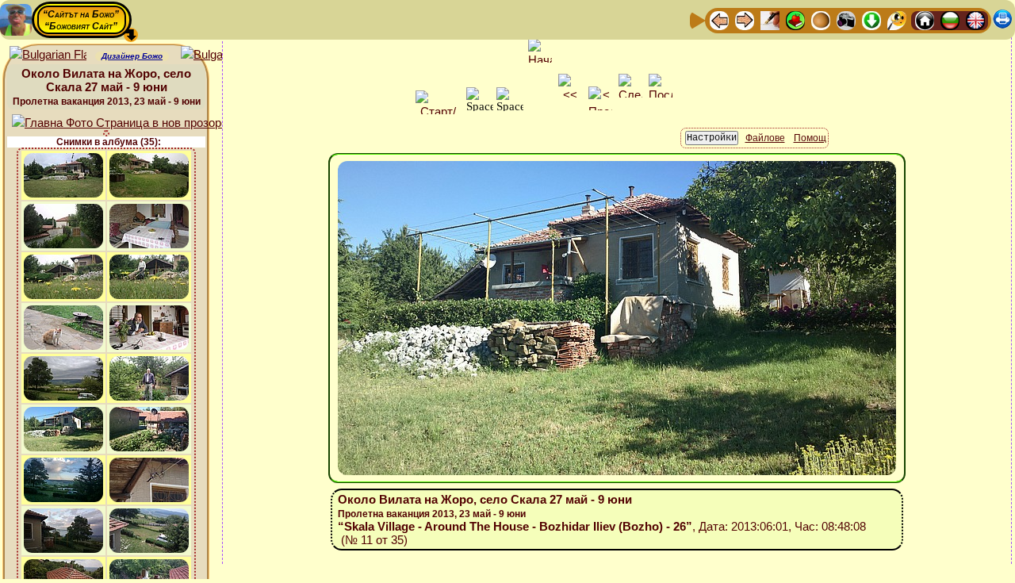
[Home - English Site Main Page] (975, 19)
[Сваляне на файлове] (871, 19)
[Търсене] (896, 19)
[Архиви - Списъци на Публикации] (769, 19)
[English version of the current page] (48, 55)
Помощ (810, 138)
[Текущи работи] (820, 19)
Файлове (765, 138)
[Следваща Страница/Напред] (744, 19)
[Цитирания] (795, 19)
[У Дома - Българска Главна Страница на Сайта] (949, 19)
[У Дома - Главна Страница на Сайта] (924, 19)
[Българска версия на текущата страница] (219, 55)
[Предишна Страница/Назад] (719, 19)
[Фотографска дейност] (846, 19)
